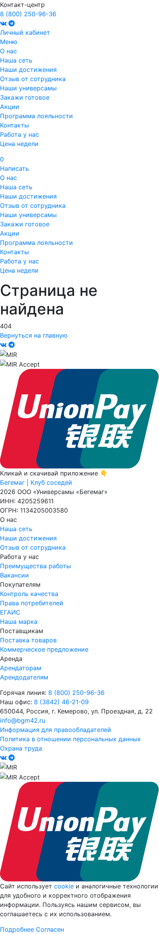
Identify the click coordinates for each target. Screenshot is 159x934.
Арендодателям (24, 677)
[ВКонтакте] (4, 23)
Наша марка (18, 621)
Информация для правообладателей (55, 730)
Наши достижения (28, 69)
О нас (8, 51)
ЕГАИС (10, 612)
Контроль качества (29, 594)
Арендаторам (20, 668)
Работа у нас (19, 134)
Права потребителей (31, 603)
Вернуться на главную (34, 335)
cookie (64, 886)
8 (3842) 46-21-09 (61, 702)
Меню (8, 42)
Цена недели (19, 144)
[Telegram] (11, 23)
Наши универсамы (28, 88)
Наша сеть (16, 60)
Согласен (50, 929)
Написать (14, 168)
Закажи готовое (24, 97)
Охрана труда (21, 748)
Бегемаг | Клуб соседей (36, 482)
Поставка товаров (28, 640)
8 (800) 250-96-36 (28, 14)
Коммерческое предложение (44, 649)
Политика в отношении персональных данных (70, 739)
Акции (9, 106)
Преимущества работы (35, 566)
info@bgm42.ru (22, 720)
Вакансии (14, 575)
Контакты (14, 125)
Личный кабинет (25, 32)
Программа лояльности (36, 116)
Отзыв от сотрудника (33, 79)
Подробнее (17, 929)
